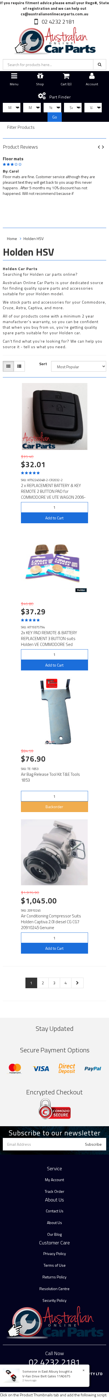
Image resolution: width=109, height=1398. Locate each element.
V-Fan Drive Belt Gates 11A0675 (46, 1376)
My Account (54, 1180)
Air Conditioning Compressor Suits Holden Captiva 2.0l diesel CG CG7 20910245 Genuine (51, 922)
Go (54, 117)
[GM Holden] (81, 590)
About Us (54, 1222)
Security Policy (54, 1300)
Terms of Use (55, 1265)
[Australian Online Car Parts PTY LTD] (54, 40)
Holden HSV (33, 238)
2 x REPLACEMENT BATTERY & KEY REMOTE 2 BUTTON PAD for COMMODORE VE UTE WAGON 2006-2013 (53, 494)
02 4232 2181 (58, 21)
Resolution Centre (54, 1289)
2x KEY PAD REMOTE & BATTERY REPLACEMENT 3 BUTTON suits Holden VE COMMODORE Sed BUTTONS (49, 641)
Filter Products (21, 127)
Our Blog (54, 1234)
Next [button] (105, 147)
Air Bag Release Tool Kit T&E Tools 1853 (50, 777)
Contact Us (54, 1211)
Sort (43, 364)
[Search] (99, 64)
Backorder (54, 807)
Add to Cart (54, 518)
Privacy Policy (54, 1253)
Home (12, 238)
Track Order (54, 1191)
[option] (54, 175)
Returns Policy (54, 1277)
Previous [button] (101, 147)
